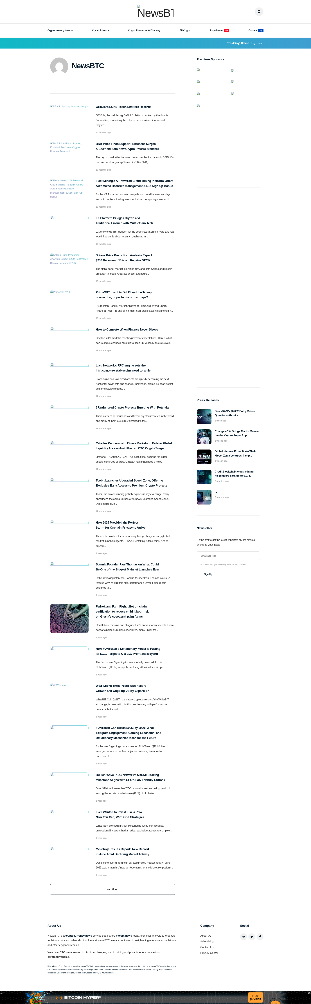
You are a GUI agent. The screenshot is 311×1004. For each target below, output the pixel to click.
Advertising (206, 941)
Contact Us (207, 947)
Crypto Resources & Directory (144, 30)
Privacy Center (209, 952)
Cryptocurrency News (59, 30)
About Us (205, 935)
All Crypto (185, 30)
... (216, 491)
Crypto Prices (99, 30)
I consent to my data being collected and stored (222, 564)
